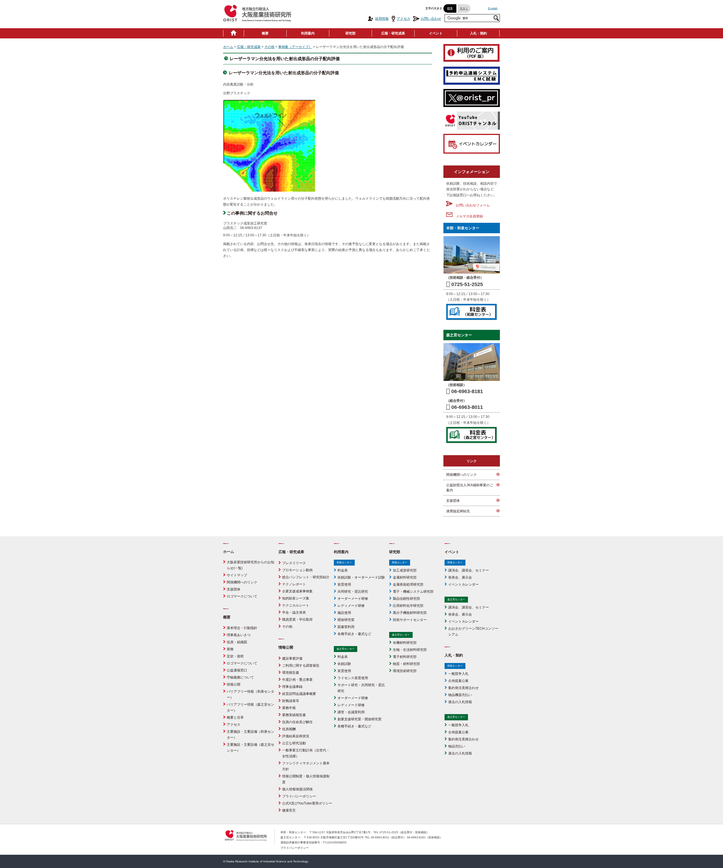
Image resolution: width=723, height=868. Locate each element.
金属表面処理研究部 (408, 584)
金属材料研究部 (405, 577)
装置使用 (344, 584)
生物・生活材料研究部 (410, 650)
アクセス (403, 19)
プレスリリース (294, 563)
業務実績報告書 (294, 715)
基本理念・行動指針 (242, 628)
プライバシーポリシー (299, 796)
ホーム (228, 47)
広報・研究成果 (393, 33)
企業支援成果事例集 (297, 591)
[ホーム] (233, 33)
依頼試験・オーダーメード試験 (361, 577)
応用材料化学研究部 (408, 606)
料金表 (342, 570)
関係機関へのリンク (461, 475)
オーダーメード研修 (352, 599)
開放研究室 (345, 620)
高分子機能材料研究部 (410, 613)
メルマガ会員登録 (467, 216)
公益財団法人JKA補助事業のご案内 (469, 487)
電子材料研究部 (405, 657)
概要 (265, 33)
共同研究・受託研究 (352, 592)
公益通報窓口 (237, 670)
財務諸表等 (290, 701)
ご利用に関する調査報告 (300, 666)
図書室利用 (345, 627)
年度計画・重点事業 (297, 680)
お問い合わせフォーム (471, 205)
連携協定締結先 (458, 511)
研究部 (350, 33)
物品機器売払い (460, 695)
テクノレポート (294, 584)
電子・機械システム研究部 (413, 592)
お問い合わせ (431, 19)
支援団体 (453, 501)
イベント (436, 33)
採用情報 (382, 19)
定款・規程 (235, 656)
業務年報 (289, 708)
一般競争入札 (458, 674)
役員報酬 (289, 729)
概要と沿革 (235, 717)
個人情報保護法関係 (297, 789)
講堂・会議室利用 (351, 712)
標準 (450, 8)
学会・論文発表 (294, 612)
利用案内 (308, 33)
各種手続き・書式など (354, 634)
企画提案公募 (458, 681)
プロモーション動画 (297, 570)
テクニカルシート (295, 605)
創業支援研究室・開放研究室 (359, 719)
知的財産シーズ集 (295, 598)
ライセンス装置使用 (352, 678)
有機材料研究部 (405, 643)
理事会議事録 (292, 687)
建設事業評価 (292, 658)
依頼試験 (344, 664)
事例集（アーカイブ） (295, 47)
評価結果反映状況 (295, 736)
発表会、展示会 (460, 577)
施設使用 (344, 613)
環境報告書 (290, 673)
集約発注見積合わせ (463, 688)
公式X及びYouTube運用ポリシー (307, 803)
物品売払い (456, 746)
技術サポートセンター (410, 620)
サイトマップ (237, 575)
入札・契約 (478, 33)
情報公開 (233, 684)
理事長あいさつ (239, 635)
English (493, 8)
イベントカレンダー (463, 584)
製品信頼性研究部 (406, 599)
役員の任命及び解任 (297, 722)
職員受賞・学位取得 (297, 619)
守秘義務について (240, 677)
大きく (464, 8)
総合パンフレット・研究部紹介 (306, 577)
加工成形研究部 (405, 570)
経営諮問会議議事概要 (299, 694)
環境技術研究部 (405, 671)
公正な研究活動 (294, 743)
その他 (269, 47)
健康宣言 (289, 810)
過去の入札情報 (460, 702)
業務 (230, 649)
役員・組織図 (237, 642)
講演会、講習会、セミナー (468, 570)
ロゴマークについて (242, 596)
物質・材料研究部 (406, 664)
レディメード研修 (351, 606)
